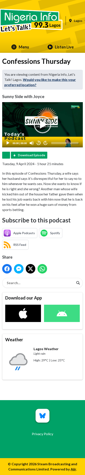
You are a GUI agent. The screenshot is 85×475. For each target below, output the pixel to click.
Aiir (73, 469)
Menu (24, 47)
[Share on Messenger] (19, 269)
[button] (42, 124)
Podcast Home (6, 155)
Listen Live (64, 47)
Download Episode (31, 155)
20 (38, 143)
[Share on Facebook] (7, 269)
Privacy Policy (42, 434)
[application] (42, 124)
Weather (14, 339)
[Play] (8, 143)
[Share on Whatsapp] (42, 269)
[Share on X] (30, 269)
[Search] (78, 282)
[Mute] (31, 143)
